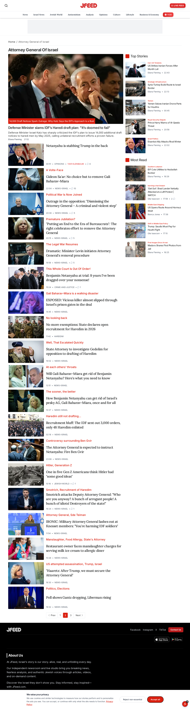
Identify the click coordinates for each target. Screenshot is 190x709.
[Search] (6, 5)
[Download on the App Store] (161, 639)
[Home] (88, 5)
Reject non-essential (132, 699)
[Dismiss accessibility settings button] (187, 701)
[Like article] (109, 164)
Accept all (155, 699)
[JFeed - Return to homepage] (14, 630)
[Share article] (119, 164)
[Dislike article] (114, 164)
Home (11, 41)
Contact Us (176, 630)
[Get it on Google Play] (176, 639)
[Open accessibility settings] (185, 704)
